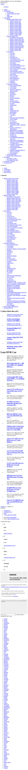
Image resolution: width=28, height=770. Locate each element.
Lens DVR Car (14, 57)
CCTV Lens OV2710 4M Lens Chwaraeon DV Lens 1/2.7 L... (15, 452)
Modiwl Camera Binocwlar (16, 47)
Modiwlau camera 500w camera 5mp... (14, 347)
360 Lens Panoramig (15, 61)
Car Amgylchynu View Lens (17, 60)
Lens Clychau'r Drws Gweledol (18, 68)
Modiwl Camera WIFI (15, 50)
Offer (8, 15)
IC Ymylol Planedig (15, 102)
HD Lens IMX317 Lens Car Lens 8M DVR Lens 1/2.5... (14, 415)
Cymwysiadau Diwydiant (13, 13)
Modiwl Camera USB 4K (16, 44)
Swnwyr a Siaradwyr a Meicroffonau (15, 128)
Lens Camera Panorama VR (17, 72)
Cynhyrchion (7, 18)
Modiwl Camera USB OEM (17, 46)
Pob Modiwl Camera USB (16, 37)
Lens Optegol (10, 51)
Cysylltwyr (12, 115)
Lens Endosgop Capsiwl (16, 71)
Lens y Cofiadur (14, 75)
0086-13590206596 (11, 517)
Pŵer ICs (12, 95)
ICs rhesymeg (13, 122)
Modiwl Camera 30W (15, 22)
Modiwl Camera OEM (15, 34)
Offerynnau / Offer (14, 123)
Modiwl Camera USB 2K (16, 43)
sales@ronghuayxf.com (13, 519)
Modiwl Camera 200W (15, 25)
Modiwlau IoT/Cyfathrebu (16, 130)
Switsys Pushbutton (15, 98)
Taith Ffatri (9, 16)
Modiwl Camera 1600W (16, 33)
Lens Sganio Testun (15, 64)
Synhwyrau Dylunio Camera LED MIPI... (13, 319)
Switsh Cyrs (13, 134)
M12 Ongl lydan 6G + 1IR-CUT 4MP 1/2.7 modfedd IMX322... (15, 365)
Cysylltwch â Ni (8, 162)
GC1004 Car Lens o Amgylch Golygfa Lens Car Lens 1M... (14, 403)
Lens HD (12, 81)
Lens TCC (12, 54)
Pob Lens (12, 53)
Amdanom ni (7, 10)
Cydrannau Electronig (12, 84)
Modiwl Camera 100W (15, 23)
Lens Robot (13, 74)
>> (6, 506)
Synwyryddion (13, 119)
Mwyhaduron (13, 112)
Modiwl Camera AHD (15, 48)
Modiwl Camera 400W (15, 27)
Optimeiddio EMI (14, 110)
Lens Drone (13, 63)
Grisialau (12, 103)
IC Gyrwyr (12, 120)
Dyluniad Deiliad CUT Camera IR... (14, 329)
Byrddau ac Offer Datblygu (16, 133)
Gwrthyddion (13, 86)
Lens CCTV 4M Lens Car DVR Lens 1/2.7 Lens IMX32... (15, 440)
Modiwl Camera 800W (15, 30)
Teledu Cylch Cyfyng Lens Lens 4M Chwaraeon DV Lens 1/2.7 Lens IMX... (15, 427)
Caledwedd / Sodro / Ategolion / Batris (16, 282)
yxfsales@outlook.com (9, 557)
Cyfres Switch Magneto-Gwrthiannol (16, 148)
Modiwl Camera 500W (15, 29)
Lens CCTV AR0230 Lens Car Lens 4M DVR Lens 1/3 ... (15, 501)
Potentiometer (13, 136)
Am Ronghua (10, 12)
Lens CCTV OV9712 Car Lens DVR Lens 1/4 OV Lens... (15, 391)
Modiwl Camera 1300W (16, 32)
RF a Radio (13, 113)
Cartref (5, 9)
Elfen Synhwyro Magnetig (16, 140)
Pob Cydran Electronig (15, 85)
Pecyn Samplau (14, 153)
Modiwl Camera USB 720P (17, 40)
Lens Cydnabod (14, 70)
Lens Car (12, 56)
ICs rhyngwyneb (14, 101)
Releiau (12, 99)
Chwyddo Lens (14, 77)
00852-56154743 (8, 533)
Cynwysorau (13, 88)
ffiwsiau (12, 96)
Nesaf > (4, 506)
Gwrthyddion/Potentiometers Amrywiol (16, 292)
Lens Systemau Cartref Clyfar (17, 65)
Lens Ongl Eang (14, 79)
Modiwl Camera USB (12, 36)
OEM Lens (12, 82)
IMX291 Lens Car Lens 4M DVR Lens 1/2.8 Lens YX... (15, 477)
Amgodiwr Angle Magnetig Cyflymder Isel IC (17, 142)
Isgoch (11, 108)
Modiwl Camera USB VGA (17, 39)
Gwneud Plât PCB (11, 154)
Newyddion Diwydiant (12, 160)
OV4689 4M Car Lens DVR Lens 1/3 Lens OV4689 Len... (14, 489)
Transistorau (13, 94)
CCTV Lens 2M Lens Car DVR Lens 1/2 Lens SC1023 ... (15, 464)
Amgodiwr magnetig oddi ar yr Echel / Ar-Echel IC (17, 150)
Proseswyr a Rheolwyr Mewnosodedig (15, 90)
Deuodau (12, 92)
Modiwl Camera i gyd (15, 20)
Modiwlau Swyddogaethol (16, 131)
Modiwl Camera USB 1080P (17, 41)
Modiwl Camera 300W (15, 26)
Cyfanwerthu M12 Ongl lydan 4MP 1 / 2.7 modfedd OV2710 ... (15, 378)
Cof (11, 116)
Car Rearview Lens (15, 58)
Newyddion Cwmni (12, 158)
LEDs (11, 106)
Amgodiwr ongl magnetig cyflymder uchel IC (16, 145)
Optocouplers (13, 105)
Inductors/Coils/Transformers (17, 117)
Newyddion (7, 157)
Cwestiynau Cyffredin (9, 161)
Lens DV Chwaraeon (15, 67)
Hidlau (11, 109)
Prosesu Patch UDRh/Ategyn (14, 155)
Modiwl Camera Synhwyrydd (14, 19)
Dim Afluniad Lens (14, 78)
